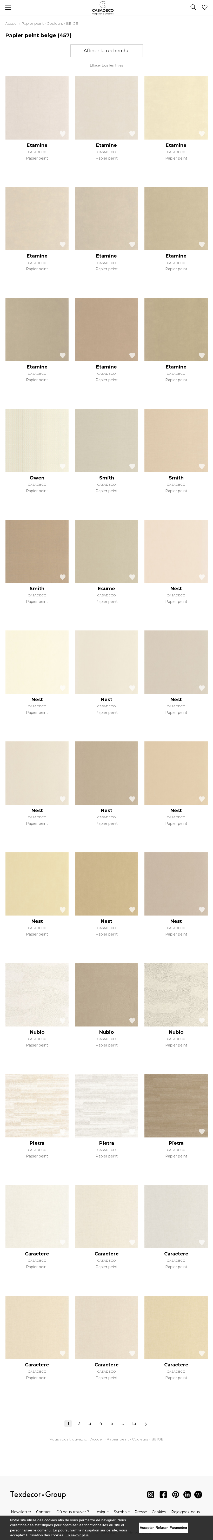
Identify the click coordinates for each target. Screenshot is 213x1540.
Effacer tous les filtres (106, 65)
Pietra (37, 1143)
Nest (176, 588)
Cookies (159, 1512)
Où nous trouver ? (72, 1512)
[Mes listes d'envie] (205, 8)
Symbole (122, 1512)
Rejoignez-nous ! (186, 1512)
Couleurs (55, 23)
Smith (106, 478)
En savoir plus (77, 1535)
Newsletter (21, 1512)
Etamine (37, 145)
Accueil (11, 23)
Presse (141, 1512)
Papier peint (32, 23)
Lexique (102, 1512)
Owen (37, 478)
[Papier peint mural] (198, 1495)
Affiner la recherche (107, 51)
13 (134, 1423)
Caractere (37, 1254)
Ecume (106, 588)
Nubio (37, 1032)
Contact (43, 1512)
